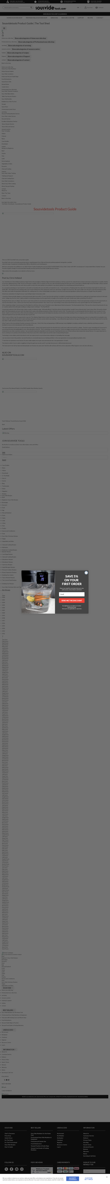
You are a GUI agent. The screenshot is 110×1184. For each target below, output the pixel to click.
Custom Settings (89, 1178)
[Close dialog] (86, 572)
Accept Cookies (72, 1178)
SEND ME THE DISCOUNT (71, 600)
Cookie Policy (60, 1180)
